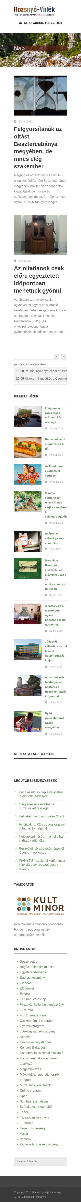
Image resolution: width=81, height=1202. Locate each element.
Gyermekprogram (32, 1026)
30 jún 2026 (55, 595)
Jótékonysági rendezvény (37, 1031)
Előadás (25, 983)
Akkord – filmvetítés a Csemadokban (41, 378)
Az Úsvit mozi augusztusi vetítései (54, 470)
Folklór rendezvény (33, 1015)
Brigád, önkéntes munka (37, 967)
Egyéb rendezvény (33, 972)
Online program (30, 1090)
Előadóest (27, 988)
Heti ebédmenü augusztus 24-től (55, 444)
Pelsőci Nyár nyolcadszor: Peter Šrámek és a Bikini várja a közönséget (41, 371)
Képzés (25, 1037)
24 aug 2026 (56, 428)
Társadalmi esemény (34, 1117)
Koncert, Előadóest (33, 1047)
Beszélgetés (28, 961)
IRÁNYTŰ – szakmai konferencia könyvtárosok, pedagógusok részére (42, 864)
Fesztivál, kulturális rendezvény (42, 1004)
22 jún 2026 (55, 702)
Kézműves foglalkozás (35, 1042)
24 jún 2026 (55, 666)
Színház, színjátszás (34, 1101)
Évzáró (25, 993)
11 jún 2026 (55, 733)
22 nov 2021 (25, 121)
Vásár (24, 1133)
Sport (23, 1096)
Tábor (24, 1112)
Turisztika (26, 1123)
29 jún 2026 (55, 630)
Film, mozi (27, 1010)
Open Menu (63, 11)
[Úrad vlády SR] (40, 905)
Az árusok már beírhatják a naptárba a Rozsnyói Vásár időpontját (55, 687)
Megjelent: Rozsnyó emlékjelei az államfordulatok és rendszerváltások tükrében (56, 574)
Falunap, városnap (33, 999)
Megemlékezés (30, 1069)
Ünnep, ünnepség (32, 1128)
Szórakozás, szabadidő (36, 1106)
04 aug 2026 (56, 482)
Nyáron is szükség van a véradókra (54, 538)
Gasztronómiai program (36, 1020)
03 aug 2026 (56, 522)
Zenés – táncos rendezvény (39, 1144)
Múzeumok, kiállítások (35, 1085)
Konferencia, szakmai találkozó (41, 1053)
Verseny (25, 1139)
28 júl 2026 (55, 549)
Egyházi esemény (32, 977)
